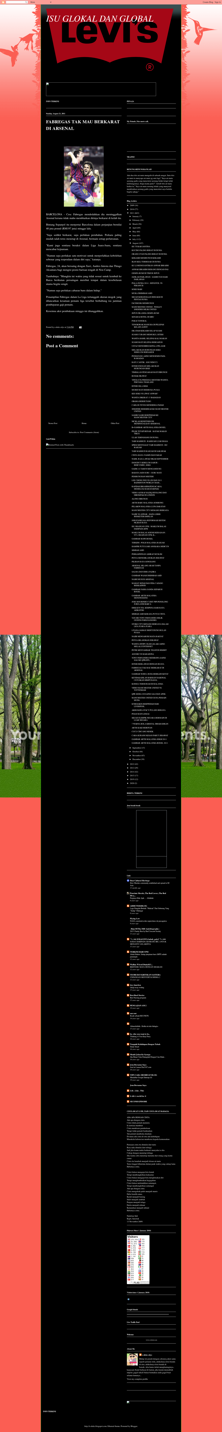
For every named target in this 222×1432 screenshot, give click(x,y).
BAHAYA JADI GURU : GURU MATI (147, 472)
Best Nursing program (138, 997)
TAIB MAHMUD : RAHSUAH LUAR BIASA (150, 441)
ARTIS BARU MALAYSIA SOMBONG (147, 502)
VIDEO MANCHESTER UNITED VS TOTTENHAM (147, 689)
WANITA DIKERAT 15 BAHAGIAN (146, 397)
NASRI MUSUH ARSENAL (143, 579)
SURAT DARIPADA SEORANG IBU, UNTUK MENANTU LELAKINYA (148, 942)
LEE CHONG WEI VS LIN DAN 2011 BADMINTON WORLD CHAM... (147, 481)
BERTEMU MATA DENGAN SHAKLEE (146, 967)
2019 (132, 779)
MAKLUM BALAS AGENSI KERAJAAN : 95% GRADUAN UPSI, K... (149, 533)
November (136, 755)
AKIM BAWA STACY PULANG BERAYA (149, 710)
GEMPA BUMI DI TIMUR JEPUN (145, 273)
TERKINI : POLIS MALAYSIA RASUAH (148, 542)
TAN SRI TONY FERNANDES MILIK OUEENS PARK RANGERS (147, 619)
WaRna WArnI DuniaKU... (141, 964)
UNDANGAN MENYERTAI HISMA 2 (145, 977)
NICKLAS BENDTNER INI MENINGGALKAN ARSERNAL (146, 422)
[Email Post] (80, 327)
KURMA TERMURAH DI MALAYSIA (147, 683)
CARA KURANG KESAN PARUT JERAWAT (150, 735)
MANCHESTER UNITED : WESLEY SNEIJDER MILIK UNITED (147, 308)
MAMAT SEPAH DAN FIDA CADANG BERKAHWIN (147, 584)
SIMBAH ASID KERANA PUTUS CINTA (148, 614)
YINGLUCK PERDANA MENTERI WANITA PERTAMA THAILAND (150, 381)
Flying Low (135, 918)
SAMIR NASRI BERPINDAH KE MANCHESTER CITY (145, 416)
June (134, 235)
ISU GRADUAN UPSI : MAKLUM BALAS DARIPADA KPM (149, 527)
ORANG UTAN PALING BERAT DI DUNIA (149, 254)
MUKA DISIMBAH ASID (142, 293)
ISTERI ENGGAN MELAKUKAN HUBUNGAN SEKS (145, 367)
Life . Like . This (137, 1090)
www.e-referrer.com (151, 1340)
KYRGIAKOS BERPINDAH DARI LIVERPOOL (145, 705)
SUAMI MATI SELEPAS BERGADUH (147, 342)
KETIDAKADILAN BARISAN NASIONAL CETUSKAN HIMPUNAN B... (149, 678)
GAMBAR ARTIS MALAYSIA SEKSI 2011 (149, 739)
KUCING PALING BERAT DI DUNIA (147, 250)
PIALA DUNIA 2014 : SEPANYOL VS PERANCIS (147, 284)
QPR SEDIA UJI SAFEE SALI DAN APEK (149, 694)
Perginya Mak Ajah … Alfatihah (141, 898)
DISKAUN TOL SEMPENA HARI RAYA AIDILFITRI (148, 608)
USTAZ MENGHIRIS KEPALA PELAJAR (148, 346)
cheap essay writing (137, 987)
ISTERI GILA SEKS (140, 386)
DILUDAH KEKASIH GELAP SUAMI (147, 330)
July (134, 239)
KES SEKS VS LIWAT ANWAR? (145, 393)
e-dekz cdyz (147, 1354)
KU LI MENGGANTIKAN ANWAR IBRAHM (150, 265)
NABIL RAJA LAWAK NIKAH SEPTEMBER (150, 458)
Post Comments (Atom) (89, 432)
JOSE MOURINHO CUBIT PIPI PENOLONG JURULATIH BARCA (150, 602)
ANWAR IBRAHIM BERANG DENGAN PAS (150, 269)
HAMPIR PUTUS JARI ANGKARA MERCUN (150, 546)
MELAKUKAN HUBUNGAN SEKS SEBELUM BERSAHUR (146, 351)
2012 (132, 764)
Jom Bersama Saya (138, 1064)
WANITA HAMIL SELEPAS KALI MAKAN (149, 338)
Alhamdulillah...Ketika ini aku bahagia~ (144, 1026)
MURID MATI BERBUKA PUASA (146, 389)
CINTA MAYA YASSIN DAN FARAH (147, 455)
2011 (132, 213)
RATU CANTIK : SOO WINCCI (144, 362)
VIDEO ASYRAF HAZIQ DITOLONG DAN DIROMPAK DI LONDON (149, 493)
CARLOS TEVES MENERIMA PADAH (148, 405)
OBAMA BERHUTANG (141, 401)
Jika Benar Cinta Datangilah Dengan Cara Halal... (147, 1057)
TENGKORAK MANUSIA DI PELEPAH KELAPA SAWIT (148, 325)
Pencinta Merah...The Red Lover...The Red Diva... (148, 894)
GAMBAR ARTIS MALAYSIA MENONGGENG (144, 596)
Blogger (134, 1426)
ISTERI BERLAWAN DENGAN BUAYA (148, 664)
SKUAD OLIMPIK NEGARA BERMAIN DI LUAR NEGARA (149, 719)
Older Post (115, 423)
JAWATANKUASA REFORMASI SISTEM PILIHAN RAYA (149, 521)
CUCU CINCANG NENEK (142, 731)
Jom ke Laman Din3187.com (140, 1067)
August (135, 243)
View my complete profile (137, 1379)
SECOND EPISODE (138, 1101)
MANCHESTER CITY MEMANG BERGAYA (150, 510)
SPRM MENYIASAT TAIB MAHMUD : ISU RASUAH (149, 446)
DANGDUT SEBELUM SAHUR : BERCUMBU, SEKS (145, 463)
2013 (132, 767)
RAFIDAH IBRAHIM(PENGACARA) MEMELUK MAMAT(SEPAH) (147, 487)
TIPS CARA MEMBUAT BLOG (143, 1074)
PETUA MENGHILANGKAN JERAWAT (148, 557)
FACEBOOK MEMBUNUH (143, 303)
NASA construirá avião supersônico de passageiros (148, 921)
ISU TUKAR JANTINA (141, 246)
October (135, 751)
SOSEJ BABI (137, 289)
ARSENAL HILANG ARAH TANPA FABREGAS (146, 566)
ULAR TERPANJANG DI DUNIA (145, 437)
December (136, 759)
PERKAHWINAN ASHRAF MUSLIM (147, 554)
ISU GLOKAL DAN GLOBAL (99, 18)
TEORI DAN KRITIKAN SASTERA (145, 974)
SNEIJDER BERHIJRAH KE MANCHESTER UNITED (150, 410)
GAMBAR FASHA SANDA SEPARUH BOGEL (147, 590)
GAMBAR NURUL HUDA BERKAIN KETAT (150, 674)
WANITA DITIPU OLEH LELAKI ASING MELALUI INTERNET (148, 645)
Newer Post (52, 423)
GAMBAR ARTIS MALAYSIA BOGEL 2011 (150, 743)
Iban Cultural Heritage (140, 880)
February (136, 220)
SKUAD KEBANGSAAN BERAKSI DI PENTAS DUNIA (147, 298)
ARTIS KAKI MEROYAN (142, 727)
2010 (132, 209)
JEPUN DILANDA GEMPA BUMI (145, 313)
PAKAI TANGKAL (139, 320)
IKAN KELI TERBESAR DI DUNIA (146, 261)
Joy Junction (135, 984)
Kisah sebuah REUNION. (139, 1016)
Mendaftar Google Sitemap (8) (141, 1077)
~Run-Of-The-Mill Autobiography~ (145, 928)
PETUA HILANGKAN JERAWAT (145, 640)
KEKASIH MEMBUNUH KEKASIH (146, 258)
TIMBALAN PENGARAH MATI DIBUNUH (149, 372)
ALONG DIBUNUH (140, 498)
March (135, 224)
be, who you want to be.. (140, 1033)
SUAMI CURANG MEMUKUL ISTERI (147, 334)
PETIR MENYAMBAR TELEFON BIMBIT (149, 650)
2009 (132, 205)
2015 (132, 775)
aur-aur (133, 1013)
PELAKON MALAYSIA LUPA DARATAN (148, 506)
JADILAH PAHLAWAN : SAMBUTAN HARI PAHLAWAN (150, 278)
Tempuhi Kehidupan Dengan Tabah (145, 1044)
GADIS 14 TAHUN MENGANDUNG (146, 468)
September (137, 747)
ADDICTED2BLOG (138, 905)
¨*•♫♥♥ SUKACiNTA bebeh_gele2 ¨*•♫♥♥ (148, 939)
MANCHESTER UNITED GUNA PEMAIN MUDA (149, 698)
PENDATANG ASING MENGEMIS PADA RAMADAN (148, 357)
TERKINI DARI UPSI (139, 951)
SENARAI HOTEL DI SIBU (143, 316)
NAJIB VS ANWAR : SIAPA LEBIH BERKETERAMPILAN (146, 515)
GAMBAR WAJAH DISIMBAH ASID (147, 575)
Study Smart (134, 1046)
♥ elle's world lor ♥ (138, 1096)
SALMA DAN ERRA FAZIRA (144, 571)
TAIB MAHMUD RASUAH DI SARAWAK (149, 451)
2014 (132, 771)
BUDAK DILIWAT (139, 376)
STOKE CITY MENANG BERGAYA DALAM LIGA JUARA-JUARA (150, 625)
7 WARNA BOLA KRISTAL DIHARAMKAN (150, 723)
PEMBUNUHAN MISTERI (143, 476)
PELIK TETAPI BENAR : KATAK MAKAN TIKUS (149, 432)
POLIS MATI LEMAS (140, 713)
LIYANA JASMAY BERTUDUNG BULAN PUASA (149, 631)
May (134, 231)
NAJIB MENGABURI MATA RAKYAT (147, 636)
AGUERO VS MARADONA (143, 654)
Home (84, 423)
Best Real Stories (137, 995)
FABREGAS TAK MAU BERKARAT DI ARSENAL (148, 668)
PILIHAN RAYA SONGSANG (144, 561)
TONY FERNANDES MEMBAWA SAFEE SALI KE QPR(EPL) (149, 659)
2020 (132, 783)
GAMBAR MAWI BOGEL (142, 538)
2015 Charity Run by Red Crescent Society (145, 931)
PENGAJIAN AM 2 (138, 1005)
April (134, 227)
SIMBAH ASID (138, 550)
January (135, 216)
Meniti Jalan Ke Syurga (140, 1054)
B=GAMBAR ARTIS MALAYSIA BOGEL (149, 427)
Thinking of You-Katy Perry (140, 1036)
